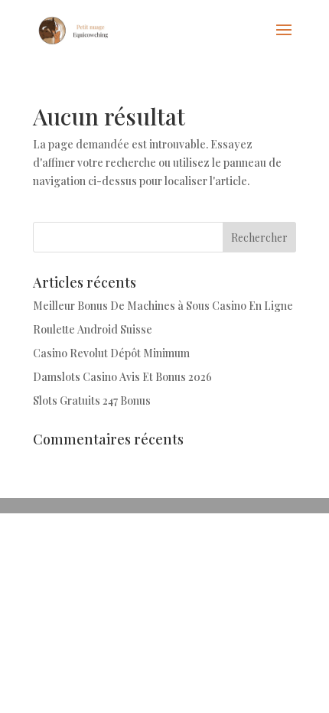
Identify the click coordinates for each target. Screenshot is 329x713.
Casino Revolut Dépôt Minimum (111, 353)
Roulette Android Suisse (92, 329)
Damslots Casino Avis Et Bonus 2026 (122, 377)
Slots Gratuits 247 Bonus (92, 400)
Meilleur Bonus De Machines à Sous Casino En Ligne (163, 305)
